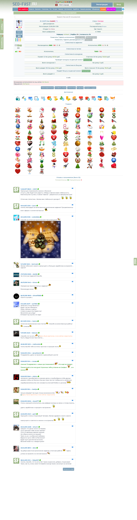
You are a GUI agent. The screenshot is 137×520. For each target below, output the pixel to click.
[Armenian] (67, 2)
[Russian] (58, 2)
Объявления (95, 9)
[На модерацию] (72, 188)
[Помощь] (121, 9)
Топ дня (55, 9)
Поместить (88, 40)
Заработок (76, 9)
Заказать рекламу (85, 9)
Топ (50, 9)
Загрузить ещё (68, 469)
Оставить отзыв (60, 87)
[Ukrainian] (60, 2)
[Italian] (64, 2)
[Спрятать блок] (56, 5)
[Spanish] (65, 2)
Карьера (60, 9)
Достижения (68, 9)
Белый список (80, 37)
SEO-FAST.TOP (111, 9)
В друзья (80, 87)
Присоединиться (47, 87)
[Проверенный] (18, 45)
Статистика (45, 9)
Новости (31, 9)
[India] (62, 2)
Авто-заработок (23, 9)
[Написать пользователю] (19, 27)
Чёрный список (91, 37)
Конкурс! (103, 9)
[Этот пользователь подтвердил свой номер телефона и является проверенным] (21, 45)
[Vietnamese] (71, 2)
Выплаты (38, 9)
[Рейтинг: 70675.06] (19, 36)
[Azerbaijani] (69, 2)
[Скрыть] (2, 20)
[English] (56, 2)
